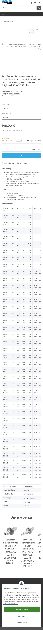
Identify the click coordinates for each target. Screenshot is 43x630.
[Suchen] (39, 8)
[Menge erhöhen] (39, 149)
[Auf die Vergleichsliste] (31, 31)
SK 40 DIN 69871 (28, 494)
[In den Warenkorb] (21, 155)
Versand (19, 130)
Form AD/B (27, 502)
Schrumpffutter (14, 94)
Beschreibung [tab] (8, 163)
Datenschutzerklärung (11, 604)
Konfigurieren (22, 622)
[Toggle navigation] (3, 13)
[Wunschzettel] (35, 3)
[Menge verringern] (4, 149)
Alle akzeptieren (22, 609)
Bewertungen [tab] (23, 163)
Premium (26, 490)
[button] (31, 3)
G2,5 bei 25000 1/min (29, 498)
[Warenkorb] (39, 3)
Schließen (21, 616)
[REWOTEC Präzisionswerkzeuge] (7, 3)
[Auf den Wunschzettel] (37, 31)
